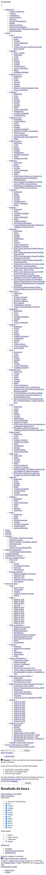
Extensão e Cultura (20, 299)
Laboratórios (18, 510)
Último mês (12, 839)
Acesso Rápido (19, 348)
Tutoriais (17, 727)
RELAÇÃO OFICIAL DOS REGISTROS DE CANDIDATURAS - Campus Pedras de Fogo (29, 401)
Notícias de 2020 (19, 713)
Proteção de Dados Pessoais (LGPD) (21, 747)
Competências (14, 15)
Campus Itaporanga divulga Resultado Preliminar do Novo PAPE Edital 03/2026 (28, 276)
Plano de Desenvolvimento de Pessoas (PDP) (29, 688)
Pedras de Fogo (14, 370)
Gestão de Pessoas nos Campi (24, 593)
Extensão (17, 41)
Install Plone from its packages (11, 779)
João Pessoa (13, 291)
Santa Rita (12, 477)
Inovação (8, 536)
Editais (16, 70)
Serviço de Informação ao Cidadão (17, 745)
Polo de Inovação (15, 544)
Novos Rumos (18, 581)
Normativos (18, 696)
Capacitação (18, 731)
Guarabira (12, 190)
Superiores (17, 568)
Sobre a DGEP (19, 588)
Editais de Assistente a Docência (25, 574)
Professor (12, 644)
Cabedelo (12, 51)
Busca (3, 750)
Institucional (9, 9)
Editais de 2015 (19, 623)
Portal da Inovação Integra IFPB (20, 548)
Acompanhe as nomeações (23, 680)
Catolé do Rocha (15, 141)
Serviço (10, 825)
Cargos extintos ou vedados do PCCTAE (28, 670)
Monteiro (12, 325)
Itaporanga (13, 229)
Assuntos (17, 45)
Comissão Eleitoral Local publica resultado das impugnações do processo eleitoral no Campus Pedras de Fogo (28, 395)
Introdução (17, 725)
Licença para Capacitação (22, 692)
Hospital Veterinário (20, 520)
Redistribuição (18, 633)
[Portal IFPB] (6, 2)
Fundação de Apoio (16, 540)
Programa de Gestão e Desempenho (26, 131)
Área (9, 804)
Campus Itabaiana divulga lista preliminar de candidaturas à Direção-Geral (29, 226)
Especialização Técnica (21, 566)
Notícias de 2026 (19, 702)
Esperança (12, 160)
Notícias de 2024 (19, 705)
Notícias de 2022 (19, 709)
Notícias (16, 328)
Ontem (10, 835)
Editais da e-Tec (19, 577)
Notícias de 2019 (19, 715)
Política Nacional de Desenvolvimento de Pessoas (26, 684)
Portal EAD (13, 560)
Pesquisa (17, 60)
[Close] (2, 6)
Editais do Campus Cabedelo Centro (26, 88)
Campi (7, 33)
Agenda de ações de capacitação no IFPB (28, 697)
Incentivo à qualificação (22, 664)
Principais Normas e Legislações (25, 635)
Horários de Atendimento (17, 27)
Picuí (11, 405)
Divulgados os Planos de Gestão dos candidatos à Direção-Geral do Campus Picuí (29, 429)
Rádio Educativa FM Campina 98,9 (26, 137)
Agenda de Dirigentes (16, 11)
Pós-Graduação (19, 303)
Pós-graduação (19, 570)
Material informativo (20, 631)
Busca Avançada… (7, 753)
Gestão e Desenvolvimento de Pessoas (27, 307)
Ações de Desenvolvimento (23, 694)
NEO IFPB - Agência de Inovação (21, 538)
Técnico (16, 564)
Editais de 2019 (19, 615)
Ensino (16, 39)
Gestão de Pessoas (20, 221)
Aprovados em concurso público (20, 676)
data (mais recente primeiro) (14, 851)
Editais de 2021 (19, 611)
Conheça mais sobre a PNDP (23, 686)
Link (9, 817)
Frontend (14, 781)
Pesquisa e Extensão (20, 440)
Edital (10, 810)
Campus (10, 808)
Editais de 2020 (19, 613)
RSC (15, 650)
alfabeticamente (10, 853)
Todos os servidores (16, 625)
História (12, 23)
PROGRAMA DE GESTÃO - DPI (26, 737)
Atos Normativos (15, 17)
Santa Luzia (13, 454)
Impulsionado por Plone (9, 867)
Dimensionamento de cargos (23, 637)
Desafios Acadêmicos (21, 301)
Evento (10, 812)
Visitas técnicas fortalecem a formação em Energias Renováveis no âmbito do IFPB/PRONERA (28, 178)
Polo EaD (12, 546)
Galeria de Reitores (15, 25)
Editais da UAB (19, 576)
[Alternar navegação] (2, 4)
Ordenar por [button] (5, 845)
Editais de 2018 (19, 617)
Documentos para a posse (22, 682)
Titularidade (18, 652)
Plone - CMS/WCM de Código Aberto (16, 861)
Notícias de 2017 (19, 719)
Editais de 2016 (19, 621)
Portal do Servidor (11, 584)
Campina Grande (15, 117)
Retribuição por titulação (22, 648)
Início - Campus (19, 53)
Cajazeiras (12, 92)
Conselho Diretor (19, 66)
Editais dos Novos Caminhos (23, 579)
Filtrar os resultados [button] (7, 796)
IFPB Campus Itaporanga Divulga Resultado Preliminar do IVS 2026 (29, 257)
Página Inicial (18, 678)
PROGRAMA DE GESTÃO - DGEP (27, 735)
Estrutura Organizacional (17, 21)
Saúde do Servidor (20, 629)
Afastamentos (18, 690)
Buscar (27, 750)
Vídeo (10, 827)
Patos (11, 350)
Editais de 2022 (19, 607)
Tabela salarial (18, 654)
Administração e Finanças (22, 305)
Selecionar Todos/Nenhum (17, 802)
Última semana (13, 837)
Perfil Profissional (15, 31)
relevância (8, 849)
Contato (16, 373)
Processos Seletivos (16, 572)
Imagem (10, 814)
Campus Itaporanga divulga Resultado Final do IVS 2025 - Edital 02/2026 (28, 269)
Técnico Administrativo (17, 658)
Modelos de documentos (22, 627)
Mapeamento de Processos (23, 638)
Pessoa (10, 823)
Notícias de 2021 (19, 711)
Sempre (10, 841)
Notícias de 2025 (19, 704)
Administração (19, 111)
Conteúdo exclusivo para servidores (21, 742)
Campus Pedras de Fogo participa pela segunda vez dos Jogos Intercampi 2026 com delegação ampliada (29, 389)
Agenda (16, 595)
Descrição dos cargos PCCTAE (24, 668)
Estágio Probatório (20, 662)
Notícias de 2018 (19, 717)
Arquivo (10, 806)
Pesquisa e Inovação (20, 297)
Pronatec (17, 104)
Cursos (16, 57)
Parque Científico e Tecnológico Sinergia (23, 542)
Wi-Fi (16, 506)
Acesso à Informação (21, 43)
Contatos (12, 13)
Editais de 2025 (19, 601)
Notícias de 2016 (19, 721)
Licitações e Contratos (21, 467)
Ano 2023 (17, 605)
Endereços (12, 19)
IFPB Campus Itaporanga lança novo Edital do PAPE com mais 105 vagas (28, 273)
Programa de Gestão (20, 158)
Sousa (11, 512)
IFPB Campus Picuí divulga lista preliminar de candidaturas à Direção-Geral (29, 425)
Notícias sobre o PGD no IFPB (24, 733)
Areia (11, 35)
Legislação (17, 729)
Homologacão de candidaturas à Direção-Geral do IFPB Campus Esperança (28, 187)
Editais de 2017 (19, 619)
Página (10, 821)
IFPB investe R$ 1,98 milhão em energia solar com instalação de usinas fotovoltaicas (29, 470)
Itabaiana (12, 207)
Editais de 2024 (19, 603)
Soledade (12, 497)
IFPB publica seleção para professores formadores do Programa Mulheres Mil (27, 474)
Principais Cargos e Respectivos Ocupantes (24, 29)
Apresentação (18, 590)
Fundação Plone (9, 863)
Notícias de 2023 (19, 707)
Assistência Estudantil (21, 72)
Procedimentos (19, 642)
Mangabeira (13, 309)
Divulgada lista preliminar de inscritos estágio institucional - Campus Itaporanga (29, 265)
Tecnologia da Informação (22, 223)
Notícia (10, 819)
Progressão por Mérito (21, 660)
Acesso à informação (21, 495)
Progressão (17, 646)
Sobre (11, 586)
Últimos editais (19, 609)
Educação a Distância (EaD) (14, 558)
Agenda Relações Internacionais (20, 552)
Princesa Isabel (14, 432)
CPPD (16, 656)
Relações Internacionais (13, 550)
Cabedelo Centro (15, 74)
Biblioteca (17, 508)
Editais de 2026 (19, 599)
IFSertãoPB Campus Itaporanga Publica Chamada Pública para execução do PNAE (28, 288)
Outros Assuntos (19, 133)
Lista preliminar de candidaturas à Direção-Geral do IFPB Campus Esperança (28, 183)
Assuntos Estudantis (12, 554)
